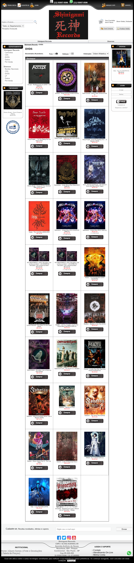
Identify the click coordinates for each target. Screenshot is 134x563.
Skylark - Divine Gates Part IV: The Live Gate (39, 461)
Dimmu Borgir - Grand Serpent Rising (13, 114)
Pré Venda (9, 62)
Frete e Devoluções (33, 551)
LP (6, 76)
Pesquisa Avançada (9, 29)
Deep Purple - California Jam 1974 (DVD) (67, 138)
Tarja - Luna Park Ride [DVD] (39, 506)
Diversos (111, 41)
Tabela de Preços (11, 553)
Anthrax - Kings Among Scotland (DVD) (67, 93)
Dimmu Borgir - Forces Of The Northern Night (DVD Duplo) (39, 186)
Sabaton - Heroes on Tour (67, 407)
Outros (7, 60)
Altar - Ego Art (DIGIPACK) (121, 72)
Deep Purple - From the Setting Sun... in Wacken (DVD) (95, 140)
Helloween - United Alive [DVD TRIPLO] (95, 230)
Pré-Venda (9, 81)
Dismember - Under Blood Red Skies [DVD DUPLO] (67, 185)
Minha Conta (99, 555)
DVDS (7, 57)
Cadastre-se (121, 105)
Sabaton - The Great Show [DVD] (95, 415)
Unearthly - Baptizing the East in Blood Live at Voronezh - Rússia (67, 509)
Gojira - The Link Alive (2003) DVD (39, 232)
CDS (6, 55)
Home (4, 551)
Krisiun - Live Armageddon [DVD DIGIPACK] (94, 278)
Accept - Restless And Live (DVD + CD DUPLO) (39, 85)
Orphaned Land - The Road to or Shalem (66, 368)
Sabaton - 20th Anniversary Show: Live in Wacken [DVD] (39, 417)
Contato (97, 550)
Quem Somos (15, 551)
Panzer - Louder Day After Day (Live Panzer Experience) (95, 369)
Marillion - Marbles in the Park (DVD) (94, 324)
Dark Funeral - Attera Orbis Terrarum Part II (94, 94)
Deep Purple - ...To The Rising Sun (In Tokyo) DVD (39, 140)
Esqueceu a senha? (121, 107)
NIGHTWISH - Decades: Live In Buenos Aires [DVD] (39, 370)
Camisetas (9, 53)
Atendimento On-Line (103, 552)
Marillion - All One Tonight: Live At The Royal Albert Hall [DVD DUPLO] (66, 325)
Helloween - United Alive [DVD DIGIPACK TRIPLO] (67, 230)
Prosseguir (71, 560)
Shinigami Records (44, 41)
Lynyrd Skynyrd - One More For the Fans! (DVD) (39, 325)
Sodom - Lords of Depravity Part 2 (67, 461)
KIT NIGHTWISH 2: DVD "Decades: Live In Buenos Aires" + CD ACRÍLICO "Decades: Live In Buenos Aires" (67, 264)
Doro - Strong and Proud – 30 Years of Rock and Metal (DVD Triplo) (94, 185)
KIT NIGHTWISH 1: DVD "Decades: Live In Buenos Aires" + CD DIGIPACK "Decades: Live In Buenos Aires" (39, 264)
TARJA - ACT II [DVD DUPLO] (95, 457)
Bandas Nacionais (12, 69)
